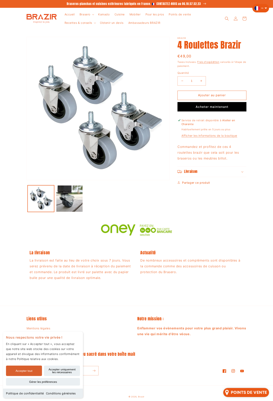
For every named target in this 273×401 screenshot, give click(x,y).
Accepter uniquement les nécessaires (62, 371)
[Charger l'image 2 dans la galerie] (69, 198)
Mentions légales (38, 328)
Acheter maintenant (212, 107)
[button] (86, 14)
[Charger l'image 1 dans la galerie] (41, 198)
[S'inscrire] (94, 370)
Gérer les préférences (43, 381)
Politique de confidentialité (25, 393)
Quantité (183, 72)
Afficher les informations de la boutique (209, 135)
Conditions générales (61, 393)
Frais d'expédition (208, 61)
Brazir (141, 396)
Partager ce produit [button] (196, 182)
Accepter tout (24, 370)
